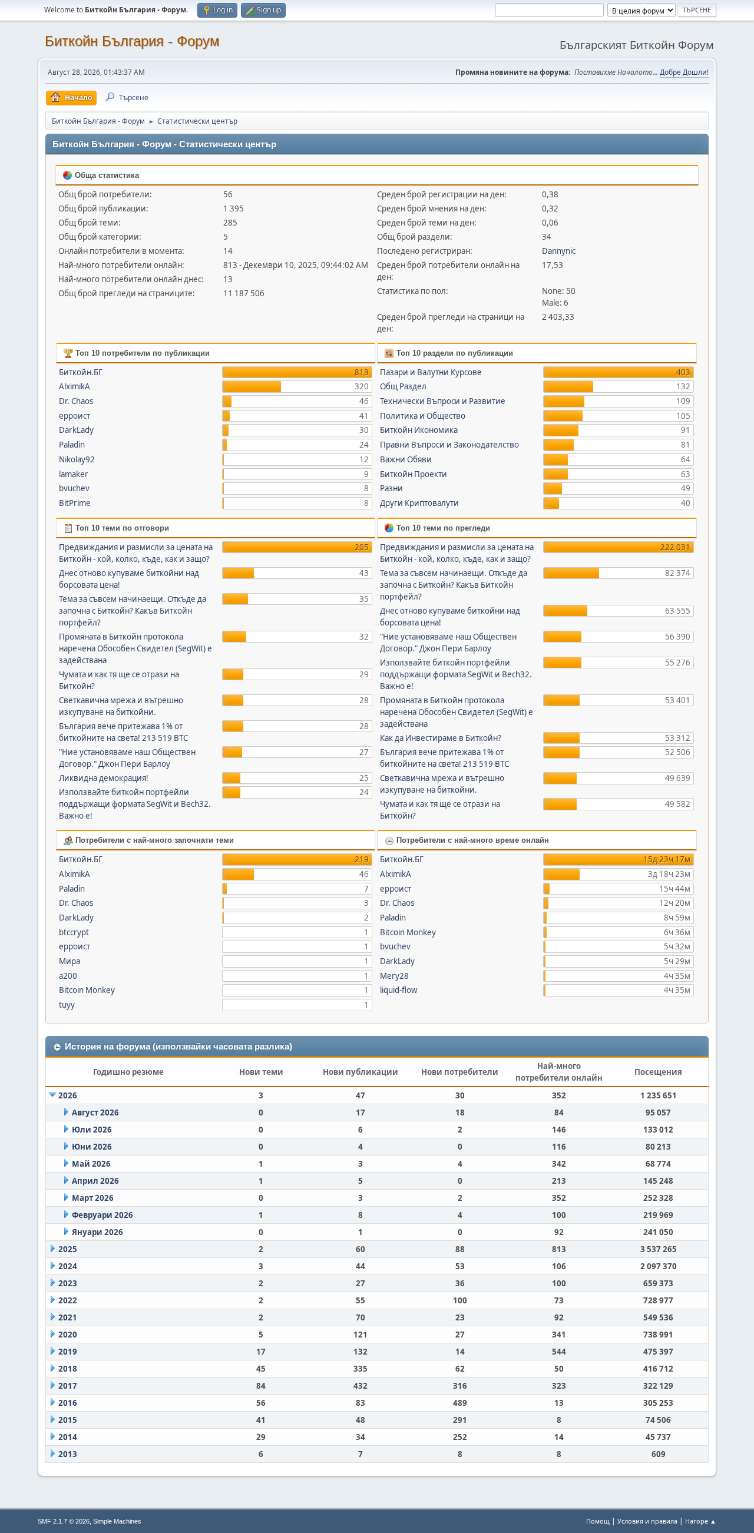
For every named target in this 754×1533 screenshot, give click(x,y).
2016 (67, 1403)
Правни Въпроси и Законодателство (449, 444)
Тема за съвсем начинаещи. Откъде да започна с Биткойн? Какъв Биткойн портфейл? (132, 611)
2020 (67, 1334)
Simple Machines (117, 1521)
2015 (67, 1420)
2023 (67, 1283)
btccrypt (74, 932)
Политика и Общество (422, 415)
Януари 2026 (97, 1232)
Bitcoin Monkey (87, 990)
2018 (67, 1368)
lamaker (73, 474)
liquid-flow (398, 990)
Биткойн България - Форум (132, 41)
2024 (67, 1266)
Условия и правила (647, 1521)
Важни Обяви (406, 459)
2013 (67, 1454)
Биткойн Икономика (419, 430)
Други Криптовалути (419, 503)
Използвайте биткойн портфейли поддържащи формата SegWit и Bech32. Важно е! (135, 804)
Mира (69, 961)
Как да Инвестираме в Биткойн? (440, 738)
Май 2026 (91, 1163)
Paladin (72, 444)
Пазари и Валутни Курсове (431, 372)
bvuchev (74, 488)
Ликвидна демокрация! (103, 778)
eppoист (74, 415)
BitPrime (75, 503)
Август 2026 (95, 1112)
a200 (68, 976)
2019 (67, 1351)
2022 (67, 1300)
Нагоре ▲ (700, 1521)
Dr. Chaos (76, 401)
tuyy (67, 1004)
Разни (391, 488)
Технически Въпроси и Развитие (442, 401)
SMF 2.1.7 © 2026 (64, 1521)
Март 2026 (93, 1198)
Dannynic (559, 251)
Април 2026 (95, 1181)
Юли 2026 (92, 1129)
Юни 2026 (92, 1146)
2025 (67, 1249)
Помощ (598, 1521)
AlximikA (74, 386)
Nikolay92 (77, 459)
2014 (67, 1437)
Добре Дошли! (684, 72)
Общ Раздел (403, 386)
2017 (67, 1385)
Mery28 (394, 976)
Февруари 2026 (102, 1215)
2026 (67, 1095)
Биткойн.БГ (80, 372)
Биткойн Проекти (413, 474)
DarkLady (76, 430)
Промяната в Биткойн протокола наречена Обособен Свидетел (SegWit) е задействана (135, 648)
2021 (67, 1317)
